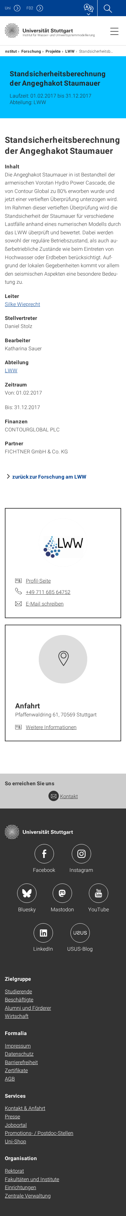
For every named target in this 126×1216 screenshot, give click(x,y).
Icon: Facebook (44, 853)
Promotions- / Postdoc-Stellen (39, 1132)
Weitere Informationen (51, 727)
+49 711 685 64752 (48, 591)
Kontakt (69, 796)
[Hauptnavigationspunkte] (114, 31)
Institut (10, 51)
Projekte (53, 51)
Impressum (18, 1045)
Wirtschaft (16, 1015)
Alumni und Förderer (28, 1007)
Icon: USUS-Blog (80, 933)
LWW (70, 51)
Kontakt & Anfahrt (25, 1108)
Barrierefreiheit (21, 1062)
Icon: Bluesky (27, 893)
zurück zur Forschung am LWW (49, 476)
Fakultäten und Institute (32, 1179)
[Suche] (107, 8)
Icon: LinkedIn (43, 933)
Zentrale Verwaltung (28, 1195)
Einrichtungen (20, 1187)
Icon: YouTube (98, 893)
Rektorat (14, 1170)
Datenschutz (19, 1053)
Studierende (18, 991)
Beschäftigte (19, 999)
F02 (29, 7)
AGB (10, 1078)
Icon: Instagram (81, 853)
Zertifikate (16, 1070)
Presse (12, 1116)
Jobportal (16, 1124)
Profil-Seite (38, 580)
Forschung (31, 51)
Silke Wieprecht (22, 304)
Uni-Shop (15, 1141)
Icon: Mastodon (62, 893)
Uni (8, 7)
